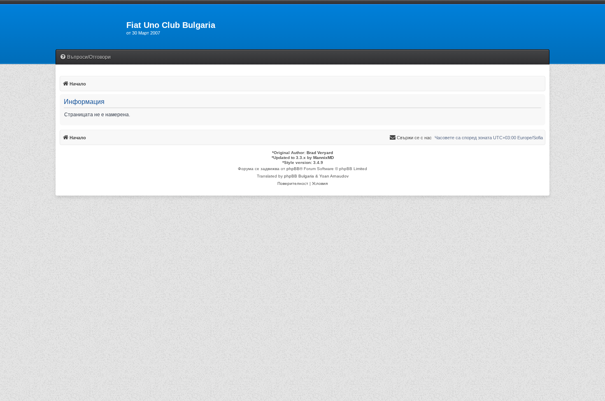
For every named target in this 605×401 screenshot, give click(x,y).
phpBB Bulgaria (299, 176)
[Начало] (91, 27)
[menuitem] (85, 57)
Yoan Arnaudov (334, 176)
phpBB (293, 168)
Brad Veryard (320, 152)
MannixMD (323, 157)
